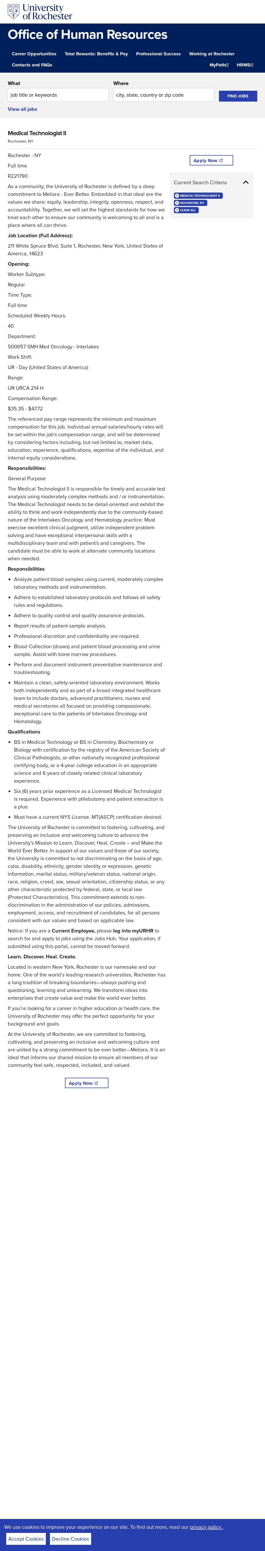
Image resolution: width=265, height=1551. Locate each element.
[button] (211, 182)
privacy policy (206, 1527)
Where (121, 83)
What (14, 83)
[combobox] (58, 90)
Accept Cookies (26, 1539)
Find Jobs (237, 96)
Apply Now (81, 1083)
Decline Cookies (70, 1539)
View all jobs (22, 109)
